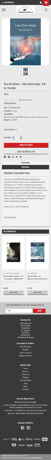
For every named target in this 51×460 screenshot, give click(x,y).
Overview (25, 162)
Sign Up (28, 353)
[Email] (9, 157)
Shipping (25, 377)
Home (25, 368)
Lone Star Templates (34, 458)
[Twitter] (17, 157)
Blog (25, 383)
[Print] (13, 157)
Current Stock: (10, 130)
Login (22, 353)
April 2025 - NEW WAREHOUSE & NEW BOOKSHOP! (26, 413)
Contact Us (25, 374)
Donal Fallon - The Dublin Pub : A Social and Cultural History (25, 410)
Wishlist (26, 350)
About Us (25, 371)
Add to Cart (13, 292)
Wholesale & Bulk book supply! (25, 402)
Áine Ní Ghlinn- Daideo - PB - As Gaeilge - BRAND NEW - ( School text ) (13, 278)
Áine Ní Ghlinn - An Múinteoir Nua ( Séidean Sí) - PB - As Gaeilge (37, 278)
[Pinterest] (21, 157)
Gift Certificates (25, 347)
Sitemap (23, 455)
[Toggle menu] (4, 10)
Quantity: (7, 137)
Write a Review (10, 103)
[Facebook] (5, 157)
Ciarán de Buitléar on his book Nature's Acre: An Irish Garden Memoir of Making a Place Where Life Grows (25, 406)
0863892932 (9, 2)
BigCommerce (14, 458)
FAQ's (25, 386)
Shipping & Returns (25, 356)
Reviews (25, 167)
